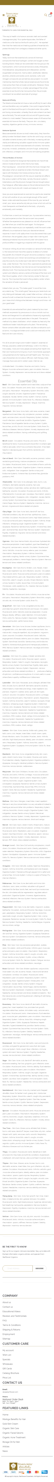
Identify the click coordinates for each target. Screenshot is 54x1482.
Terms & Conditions (12, 1325)
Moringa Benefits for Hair (14, 1419)
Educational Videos (11, 1311)
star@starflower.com (10, 1392)
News (5, 1451)
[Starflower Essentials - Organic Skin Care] (15, 15)
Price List (7, 1377)
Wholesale (8, 1364)
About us (7, 1302)
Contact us (8, 1307)
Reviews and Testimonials (15, 1316)
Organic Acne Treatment (14, 1437)
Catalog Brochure (11, 1373)
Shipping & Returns (11, 1329)
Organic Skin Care (11, 1428)
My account (8, 1350)
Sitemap (6, 1339)
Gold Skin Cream (10, 1424)
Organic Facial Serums (13, 1433)
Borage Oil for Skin (11, 1442)
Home (3, 26)
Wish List (7, 1355)
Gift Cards (7, 1368)
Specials (6, 1359)
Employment (9, 1334)
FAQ (5, 1320)
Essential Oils (12, 26)
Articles (6, 1446)
